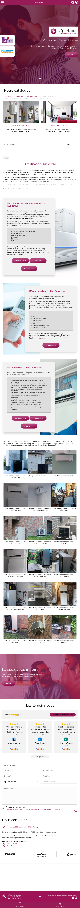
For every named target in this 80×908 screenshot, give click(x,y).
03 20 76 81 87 (29, 269)
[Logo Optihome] (63, 32)
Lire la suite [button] (14, 734)
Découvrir (8, 683)
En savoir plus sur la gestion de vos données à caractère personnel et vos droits (35, 809)
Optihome (50, 895)
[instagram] (76, 3)
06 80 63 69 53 (40, 2)
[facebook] (72, 3)
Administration (72, 895)
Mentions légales (61, 895)
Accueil (6, 158)
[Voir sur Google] (14, 739)
